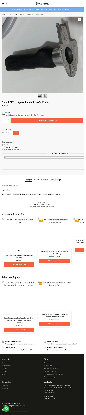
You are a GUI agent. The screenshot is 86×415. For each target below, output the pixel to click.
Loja (3, 374)
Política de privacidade (51, 368)
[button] (81, 3)
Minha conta (6, 365)
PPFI (47, 206)
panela (43, 206)
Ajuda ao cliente (49, 363)
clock (38, 206)
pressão (51, 206)
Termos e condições (50, 377)
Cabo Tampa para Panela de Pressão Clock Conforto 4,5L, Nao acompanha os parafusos (19, 320)
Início (3, 14)
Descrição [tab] (28, 180)
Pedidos (4, 371)
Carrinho (4, 368)
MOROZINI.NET (20, 406)
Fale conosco (48, 365)
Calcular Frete (6, 129)
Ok (16, 133)
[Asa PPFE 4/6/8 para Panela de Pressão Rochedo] (19, 235)
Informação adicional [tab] (41, 180)
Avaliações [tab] (55, 180)
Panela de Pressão (12, 14)
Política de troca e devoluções (53, 374)
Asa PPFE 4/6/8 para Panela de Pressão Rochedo (19, 256)
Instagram (5, 388)
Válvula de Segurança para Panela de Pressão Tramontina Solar (55, 315)
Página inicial (6, 363)
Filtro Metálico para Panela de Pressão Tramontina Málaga (54, 253)
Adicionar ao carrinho (47, 120)
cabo (34, 206)
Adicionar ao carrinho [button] (19, 264)
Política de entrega (50, 371)
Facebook (5, 385)
